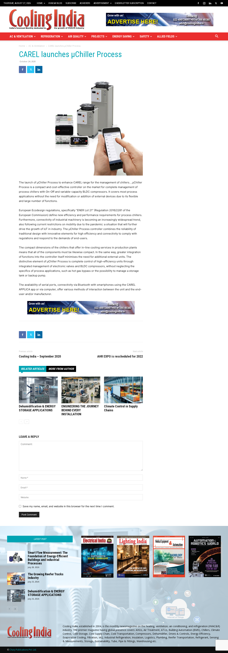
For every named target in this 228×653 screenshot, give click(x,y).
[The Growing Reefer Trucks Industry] (16, 578)
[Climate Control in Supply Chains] (123, 390)
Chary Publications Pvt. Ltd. (23, 649)
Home (40, 3)
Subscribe (71, 3)
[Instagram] (204, 3)
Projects (97, 36)
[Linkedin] (210, 3)
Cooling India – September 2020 (40, 356)
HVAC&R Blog (55, 3)
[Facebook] (198, 3)
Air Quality (75, 36)
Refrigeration (50, 36)
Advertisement (101, 3)
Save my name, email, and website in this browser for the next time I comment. (68, 506)
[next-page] (27, 421)
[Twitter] (216, 3)
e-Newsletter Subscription (129, 3)
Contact (151, 3)
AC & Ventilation (21, 36)
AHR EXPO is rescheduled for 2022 (120, 356)
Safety (144, 36)
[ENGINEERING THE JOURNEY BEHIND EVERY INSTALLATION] (80, 390)
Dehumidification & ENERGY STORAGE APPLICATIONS (37, 408)
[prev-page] (21, 421)
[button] (216, 36)
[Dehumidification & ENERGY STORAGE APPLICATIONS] (38, 390)
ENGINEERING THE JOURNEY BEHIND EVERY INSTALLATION (80, 410)
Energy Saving (122, 36)
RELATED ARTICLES (32, 369)
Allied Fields (165, 36)
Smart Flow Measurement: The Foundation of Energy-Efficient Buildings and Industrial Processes (48, 558)
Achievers (85, 3)
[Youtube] (221, 3)
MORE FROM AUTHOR (61, 369)
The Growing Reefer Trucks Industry (45, 576)
